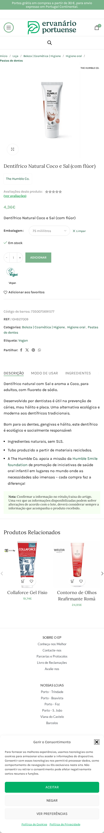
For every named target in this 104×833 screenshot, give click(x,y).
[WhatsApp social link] (39, 350)
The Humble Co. (18, 179)
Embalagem (13, 231)
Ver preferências (52, 814)
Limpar (81, 231)
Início (3, 56)
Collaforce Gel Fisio (27, 592)
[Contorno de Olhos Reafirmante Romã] (76, 564)
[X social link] (27, 350)
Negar (52, 800)
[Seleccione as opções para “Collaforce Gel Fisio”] (23, 581)
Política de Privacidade (65, 824)
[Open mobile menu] (8, 27)
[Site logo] (52, 27)
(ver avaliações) (15, 196)
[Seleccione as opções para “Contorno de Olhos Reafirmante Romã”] (72, 581)
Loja (15, 56)
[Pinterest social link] (33, 350)
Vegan (23, 340)
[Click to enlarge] (12, 149)
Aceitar (52, 787)
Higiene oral (74, 56)
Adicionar (38, 257)
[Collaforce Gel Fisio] (27, 564)
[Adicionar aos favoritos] (31, 581)
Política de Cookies (34, 824)
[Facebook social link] (21, 350)
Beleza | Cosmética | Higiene (42, 56)
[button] (96, 742)
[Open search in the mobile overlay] (49, 43)
